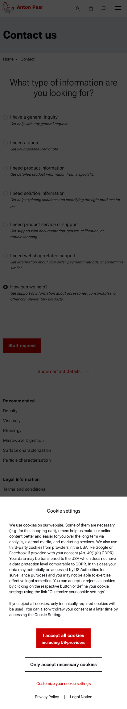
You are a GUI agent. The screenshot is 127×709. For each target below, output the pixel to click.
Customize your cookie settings (63, 683)
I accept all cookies (63, 639)
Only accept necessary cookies (63, 664)
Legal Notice (81, 696)
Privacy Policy (47, 696)
